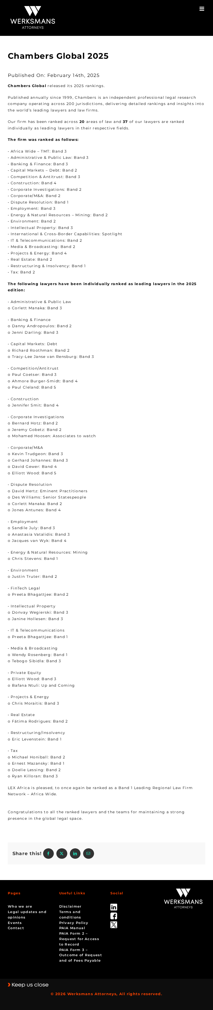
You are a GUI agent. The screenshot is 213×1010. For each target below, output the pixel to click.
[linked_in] (113, 905)
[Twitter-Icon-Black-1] (113, 923)
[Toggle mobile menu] (202, 8)
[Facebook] (48, 853)
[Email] (88, 853)
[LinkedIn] (75, 853)
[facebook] (113, 914)
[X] (61, 853)
